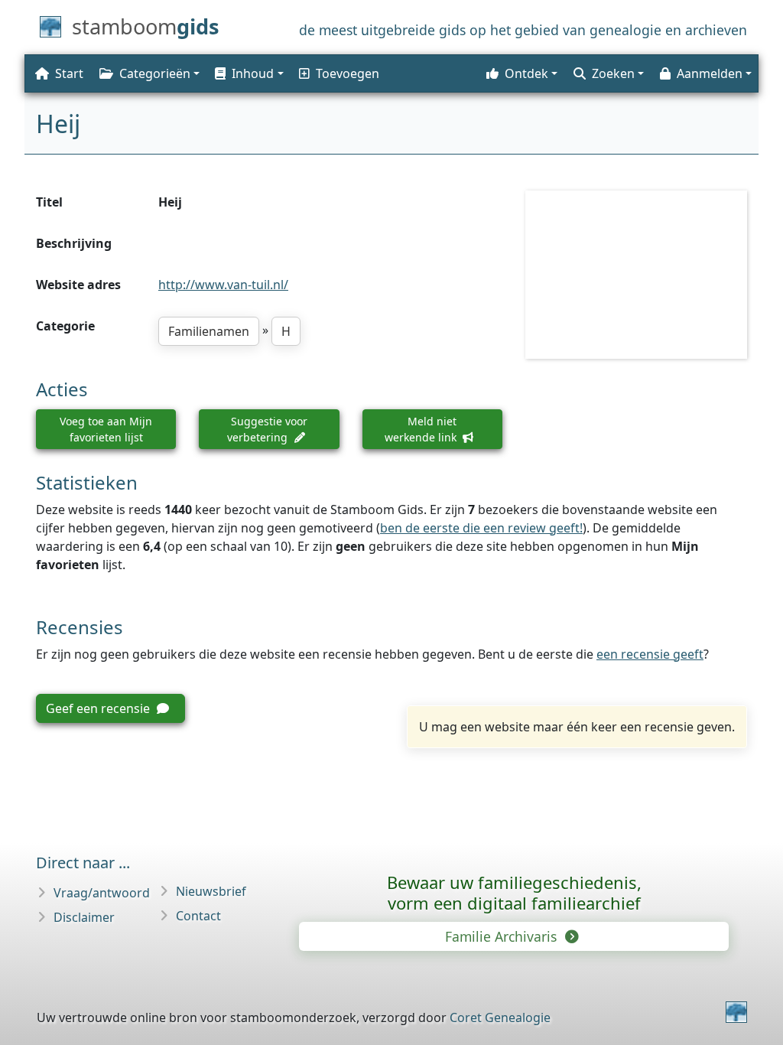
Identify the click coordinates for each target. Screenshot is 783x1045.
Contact (198, 915)
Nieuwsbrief (211, 891)
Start (69, 73)
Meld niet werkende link (422, 429)
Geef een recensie (99, 708)
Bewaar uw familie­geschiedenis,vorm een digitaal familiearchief (514, 892)
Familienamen (208, 331)
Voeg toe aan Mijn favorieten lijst (106, 429)
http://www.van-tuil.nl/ (223, 284)
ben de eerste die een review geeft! (481, 527)
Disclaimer (84, 917)
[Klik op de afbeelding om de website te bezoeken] (636, 274)
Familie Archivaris (502, 936)
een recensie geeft (649, 654)
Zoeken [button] (613, 73)
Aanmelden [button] (709, 73)
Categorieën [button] (154, 73)
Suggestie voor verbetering (267, 429)
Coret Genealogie (500, 1017)
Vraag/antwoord (102, 892)
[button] (248, 73)
